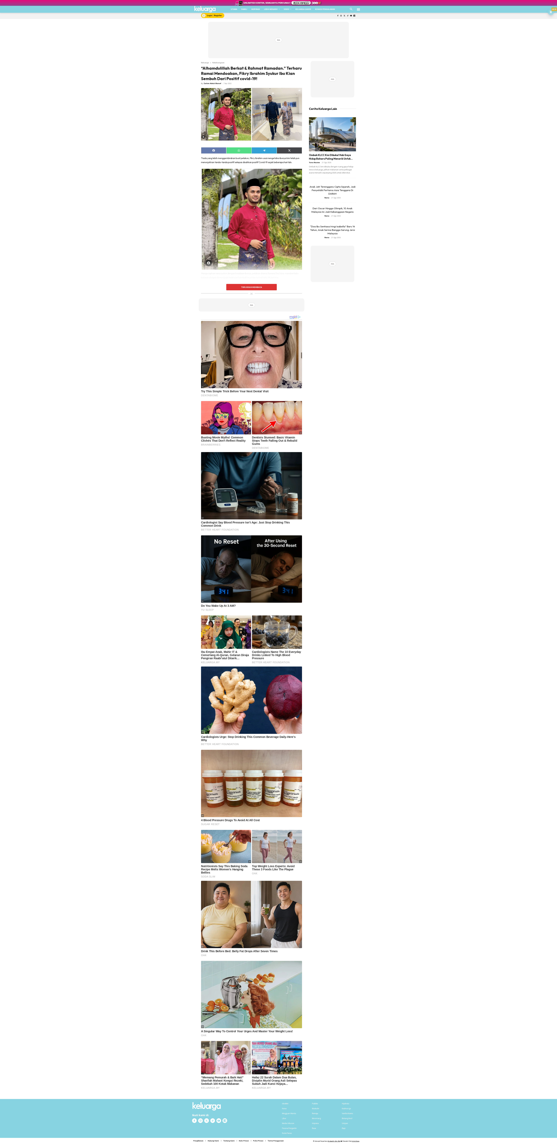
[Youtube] (351, 16)
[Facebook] (337, 16)
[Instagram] (341, 16)
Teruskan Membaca (251, 287)
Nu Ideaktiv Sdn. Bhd (334, 1141)
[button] (351, 9)
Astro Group (355, 1141)
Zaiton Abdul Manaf (212, 83)
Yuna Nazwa (314, 162)
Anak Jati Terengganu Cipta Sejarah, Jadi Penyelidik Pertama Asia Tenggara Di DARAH (333, 190)
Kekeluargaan (218, 62)
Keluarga (205, 62)
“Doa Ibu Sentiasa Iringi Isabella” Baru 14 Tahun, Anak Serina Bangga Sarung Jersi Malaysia (332, 230)
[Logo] (205, 9)
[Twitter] (344, 16)
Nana (326, 198)
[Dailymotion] (354, 16)
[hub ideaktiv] (358, 8)
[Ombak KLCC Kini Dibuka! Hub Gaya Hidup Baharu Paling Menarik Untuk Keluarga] (332, 134)
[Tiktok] (347, 16)
